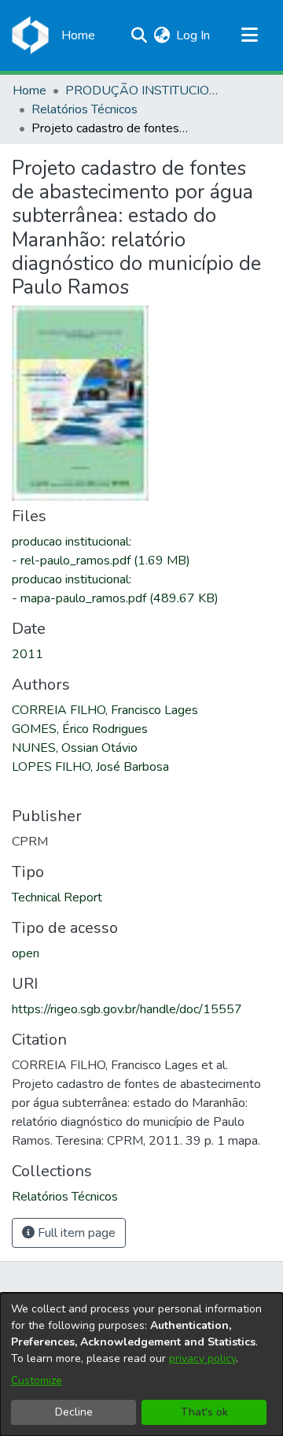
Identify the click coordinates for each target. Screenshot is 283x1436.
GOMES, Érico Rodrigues (80, 729)
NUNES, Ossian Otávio (75, 748)
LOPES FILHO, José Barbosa (90, 766)
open (25, 953)
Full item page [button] (75, 1233)
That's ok (204, 1412)
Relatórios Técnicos (84, 109)
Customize (36, 1380)
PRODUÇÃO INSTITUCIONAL (143, 90)
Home (29, 90)
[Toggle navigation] (249, 35)
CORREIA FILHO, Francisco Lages (105, 710)
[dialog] (141, 1364)
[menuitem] (161, 35)
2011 (27, 654)
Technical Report (57, 897)
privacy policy (202, 1358)
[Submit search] (139, 35)
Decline (74, 1412)
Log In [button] (193, 35)
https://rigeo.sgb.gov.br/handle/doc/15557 (127, 1009)
